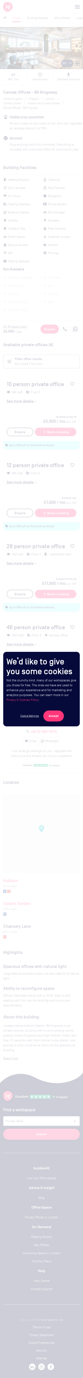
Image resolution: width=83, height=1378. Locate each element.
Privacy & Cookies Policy (22, 700)
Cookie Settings (29, 715)
